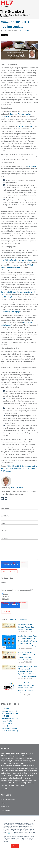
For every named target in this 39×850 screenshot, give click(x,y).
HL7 (12, 466)
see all (3, 735)
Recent (4, 619)
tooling (34, 466)
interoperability (9, 711)
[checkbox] (19, 596)
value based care (9, 728)
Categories (23, 619)
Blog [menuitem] (3, 803)
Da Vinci (7, 723)
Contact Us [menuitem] (6, 810)
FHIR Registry (9, 297)
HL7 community (10, 713)
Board (12, 114)
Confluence (22, 126)
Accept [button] (15, 846)
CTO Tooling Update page (10, 312)
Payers (6, 726)
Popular (13, 619)
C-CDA (24, 466)
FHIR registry (6, 471)
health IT (18, 466)
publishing (17, 468)
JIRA (30, 126)
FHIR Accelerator (10, 718)
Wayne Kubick (24, 31)
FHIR (8, 466)
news (29, 466)
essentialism (30, 468)
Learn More (5, 789)
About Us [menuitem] (5, 807)
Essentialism (31, 166)
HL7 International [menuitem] (8, 800)
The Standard (12, 11)
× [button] (34, 819)
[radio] (19, 594)
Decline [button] (24, 846)
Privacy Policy (12, 834)
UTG (23, 468)
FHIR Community (10, 731)
